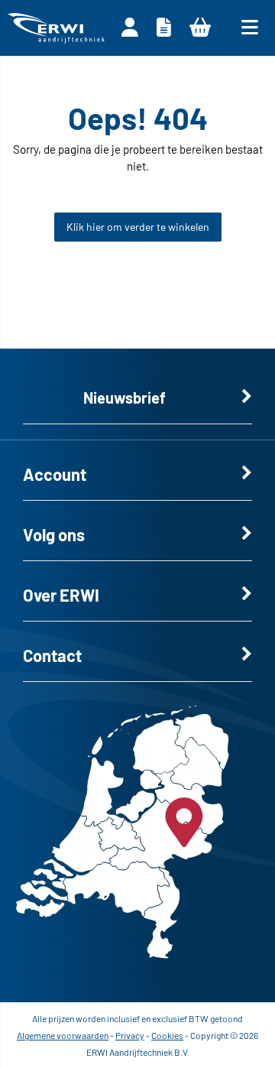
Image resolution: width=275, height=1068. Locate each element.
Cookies (167, 1035)
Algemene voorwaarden (62, 1035)
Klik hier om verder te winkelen (137, 226)
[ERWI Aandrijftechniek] (56, 28)
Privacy (129, 1035)
